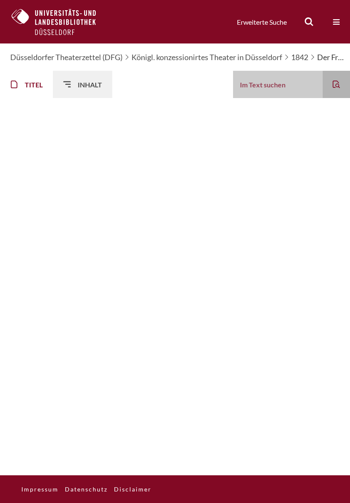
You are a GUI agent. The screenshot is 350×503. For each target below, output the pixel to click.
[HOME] (60, 22)
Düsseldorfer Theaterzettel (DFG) (66, 57)
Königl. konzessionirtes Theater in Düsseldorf (206, 57)
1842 (299, 57)
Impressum (39, 489)
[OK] (309, 21)
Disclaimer (133, 489)
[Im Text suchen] (336, 84)
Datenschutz (86, 489)
